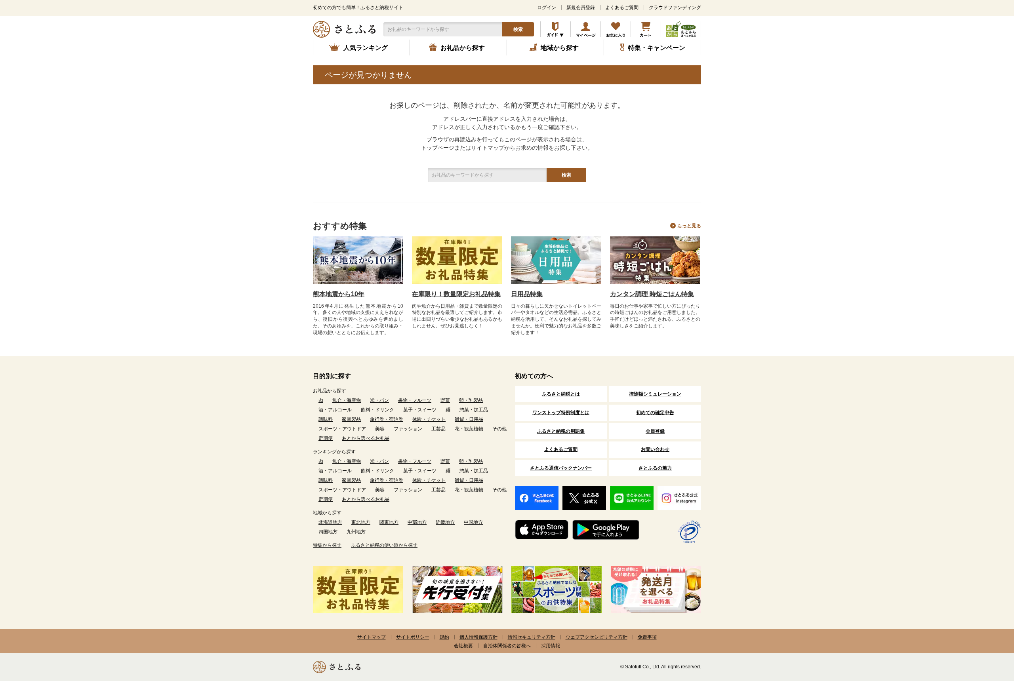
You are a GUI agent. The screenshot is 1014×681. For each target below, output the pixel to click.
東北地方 (360, 522)
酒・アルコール (335, 410)
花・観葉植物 (469, 429)
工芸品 (438, 429)
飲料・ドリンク (377, 410)
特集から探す (327, 545)
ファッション (408, 429)
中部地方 (417, 522)
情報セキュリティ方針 (531, 637)
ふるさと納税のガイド (555, 29)
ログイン (546, 7)
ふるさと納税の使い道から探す (384, 545)
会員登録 (655, 431)
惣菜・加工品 (473, 410)
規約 (444, 637)
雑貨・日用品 (469, 419)
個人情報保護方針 (478, 637)
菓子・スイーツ (419, 410)
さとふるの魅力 (655, 468)
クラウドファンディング (675, 7)
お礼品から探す (329, 391)
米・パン (379, 400)
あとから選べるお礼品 (365, 438)
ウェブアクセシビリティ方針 (596, 637)
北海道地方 (330, 522)
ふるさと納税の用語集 (561, 431)
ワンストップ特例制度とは (560, 412)
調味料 (325, 419)
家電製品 (351, 419)
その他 (499, 429)
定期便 (325, 438)
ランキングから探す (334, 452)
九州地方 (356, 532)
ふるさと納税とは (561, 394)
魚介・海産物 (346, 400)
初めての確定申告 (655, 412)
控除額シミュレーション (655, 394)
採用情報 (550, 646)
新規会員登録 (580, 7)
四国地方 (327, 532)
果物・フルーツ (414, 400)
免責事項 (647, 637)
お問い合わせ (655, 449)
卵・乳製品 (471, 400)
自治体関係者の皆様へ (507, 646)
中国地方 (473, 522)
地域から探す (327, 513)
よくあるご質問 (622, 7)
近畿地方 (445, 522)
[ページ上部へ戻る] (986, 629)
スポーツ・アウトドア (342, 429)
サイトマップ (371, 637)
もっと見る (689, 225)
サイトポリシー (412, 637)
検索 (518, 29)
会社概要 (463, 646)
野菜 (445, 400)
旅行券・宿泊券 (386, 419)
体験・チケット (429, 419)
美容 (380, 429)
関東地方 (388, 522)
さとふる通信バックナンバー (561, 468)
